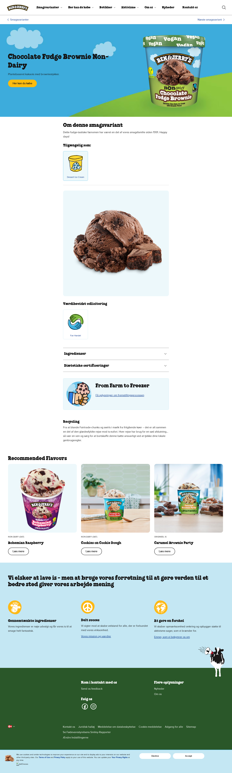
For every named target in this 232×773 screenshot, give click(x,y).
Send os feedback (91, 688)
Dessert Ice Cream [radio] (75, 177)
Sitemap (191, 726)
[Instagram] (93, 706)
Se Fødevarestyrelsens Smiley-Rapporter (87, 732)
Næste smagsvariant (210, 19)
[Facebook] (85, 706)
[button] (11, 726)
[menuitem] (48, 7)
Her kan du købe (79, 7)
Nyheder (168, 7)
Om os (149, 7)
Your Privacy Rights (120, 757)
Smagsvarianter (48, 7)
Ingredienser (75, 353)
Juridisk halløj (86, 726)
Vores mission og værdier (96, 636)
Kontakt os (190, 7)
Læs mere (18, 551)
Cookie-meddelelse (150, 726)
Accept (188, 756)
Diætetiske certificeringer (86, 365)
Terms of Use (44, 757)
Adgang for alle (174, 726)
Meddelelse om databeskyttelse (116, 726)
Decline (155, 756)
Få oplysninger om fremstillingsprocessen (120, 395)
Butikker (105, 7)
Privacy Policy (59, 757)
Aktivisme (128, 7)
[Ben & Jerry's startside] (17, 7)
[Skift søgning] (224, 7)
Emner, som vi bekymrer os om (172, 637)
